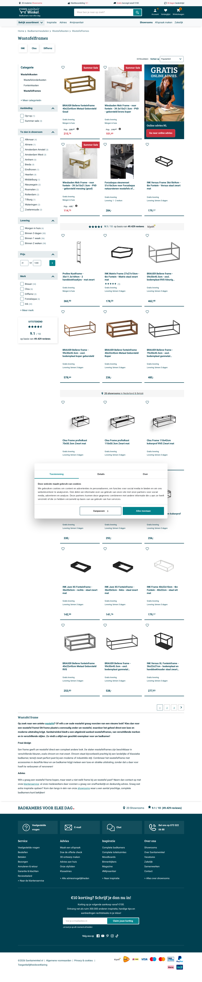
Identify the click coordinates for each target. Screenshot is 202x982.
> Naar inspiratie (110, 878)
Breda (29, 164)
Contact (148, 871)
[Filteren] (52, 263)
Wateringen (32, 204)
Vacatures (149, 857)
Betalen (22, 857)
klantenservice (31, 784)
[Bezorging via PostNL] (126, 959)
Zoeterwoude (33, 209)
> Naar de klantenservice (31, 880)
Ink (28, 304)
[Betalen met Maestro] (153, 959)
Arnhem (30, 159)
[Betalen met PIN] (171, 959)
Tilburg (30, 199)
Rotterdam (32, 194)
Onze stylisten (67, 866)
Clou (29, 289)
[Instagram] (112, 936)
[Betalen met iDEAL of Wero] (135, 959)
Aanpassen (99, 511)
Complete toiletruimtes (114, 852)
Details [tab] (101, 474)
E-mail (77, 827)
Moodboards (108, 857)
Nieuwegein (33, 184)
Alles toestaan (143, 511)
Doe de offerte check (71, 852)
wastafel (49, 723)
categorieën (31, 100)
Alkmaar (31, 139)
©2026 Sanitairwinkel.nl (30, 960)
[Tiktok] (117, 936)
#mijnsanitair (77, 22)
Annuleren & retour (28, 866)
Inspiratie (52, 22)
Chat (118, 827)
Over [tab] (145, 474)
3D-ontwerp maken (70, 857)
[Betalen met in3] (179, 967)
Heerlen (30, 174)
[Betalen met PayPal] (179, 959)
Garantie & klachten (28, 871)
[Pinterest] (107, 936)
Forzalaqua (32, 299)
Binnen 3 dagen (35, 233)
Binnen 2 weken (35, 243)
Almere (30, 144)
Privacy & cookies (83, 960)
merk (27, 310)
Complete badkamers (113, 847)
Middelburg (32, 179)
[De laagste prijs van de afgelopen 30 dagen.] (77, 128)
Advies (63, 22)
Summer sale (33, 121)
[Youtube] (103, 936)
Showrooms (146, 22)
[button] (63, 67)
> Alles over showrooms (156, 878)
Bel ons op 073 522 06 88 (169, 827)
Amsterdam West (35, 154)
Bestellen (23, 852)
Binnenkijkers (109, 862)
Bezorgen (23, 862)
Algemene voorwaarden (58, 960)
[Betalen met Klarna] (171, 967)
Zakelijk (179, 22)
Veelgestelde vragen (39, 827)
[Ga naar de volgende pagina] (181, 707)
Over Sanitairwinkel (154, 852)
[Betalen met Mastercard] (162, 959)
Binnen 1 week (35, 238)
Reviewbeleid (25, 876)
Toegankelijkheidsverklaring (32, 965)
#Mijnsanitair (109, 871)
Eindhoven (32, 169)
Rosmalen (32, 189)
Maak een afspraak (70, 847)
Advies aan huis (68, 862)
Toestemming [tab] (57, 474)
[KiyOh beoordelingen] (117, 959)
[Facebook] (98, 936)
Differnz (31, 294)
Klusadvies (66, 871)
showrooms (84, 788)
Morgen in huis (34, 228)
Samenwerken (152, 866)
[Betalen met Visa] (144, 959)
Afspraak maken (163, 22)
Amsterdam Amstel (36, 149)
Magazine (107, 866)
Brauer (30, 284)
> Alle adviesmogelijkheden (74, 878)
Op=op (30, 116)
